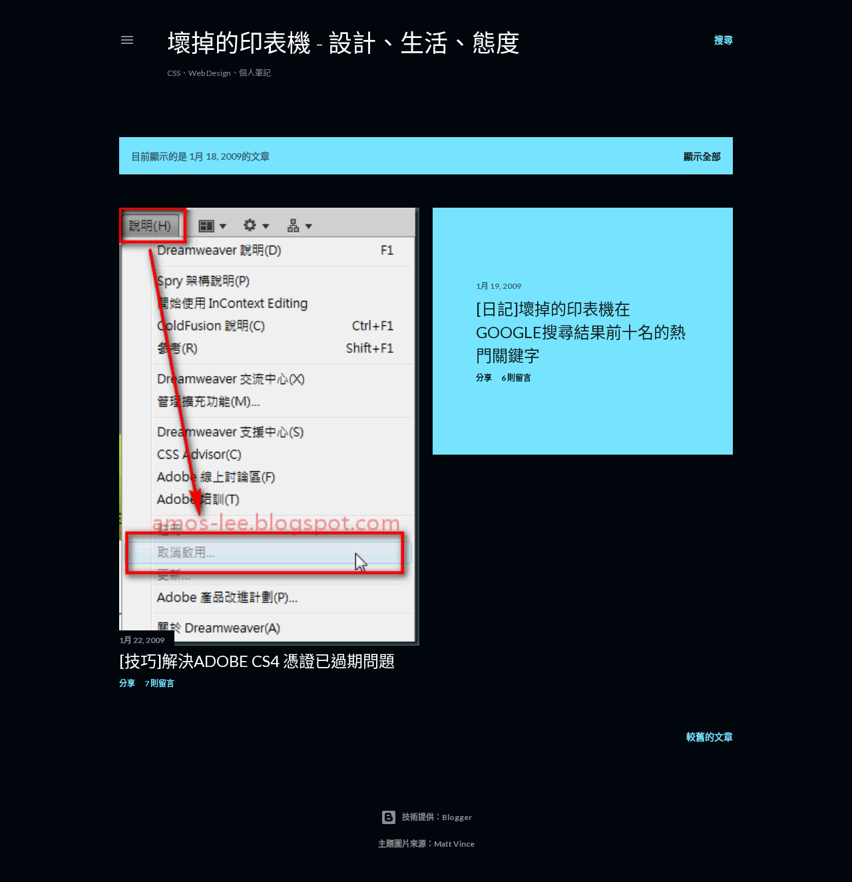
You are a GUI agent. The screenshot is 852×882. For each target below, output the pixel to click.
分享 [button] (127, 683)
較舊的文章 (709, 736)
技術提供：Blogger (437, 817)
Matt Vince (454, 844)
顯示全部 (702, 156)
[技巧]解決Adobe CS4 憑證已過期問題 (257, 660)
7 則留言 (159, 683)
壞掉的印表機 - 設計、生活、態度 (343, 42)
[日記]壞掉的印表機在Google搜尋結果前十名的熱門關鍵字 (581, 332)
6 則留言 (516, 378)
